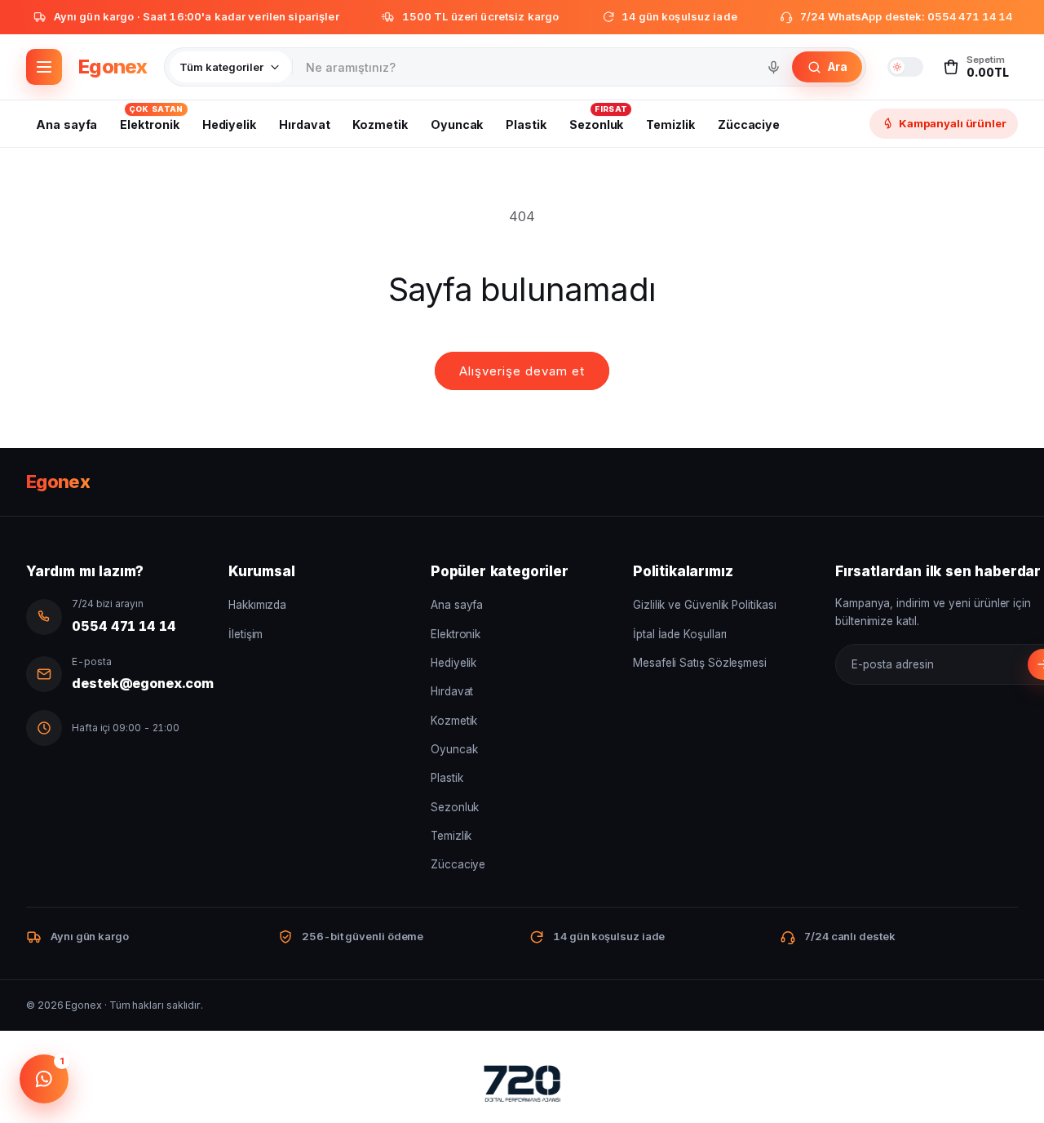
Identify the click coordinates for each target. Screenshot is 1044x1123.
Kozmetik (454, 720)
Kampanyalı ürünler (952, 123)
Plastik (446, 777)
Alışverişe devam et (522, 371)
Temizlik (451, 835)
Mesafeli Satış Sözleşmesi (700, 662)
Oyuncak (454, 749)
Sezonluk (455, 807)
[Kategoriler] (44, 67)
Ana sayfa (457, 604)
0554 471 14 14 (124, 626)
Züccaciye (458, 864)
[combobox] (524, 66)
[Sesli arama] (773, 66)
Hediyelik (453, 662)
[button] (975, 67)
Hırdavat (452, 691)
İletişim (245, 634)
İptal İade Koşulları (680, 634)
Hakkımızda (257, 604)
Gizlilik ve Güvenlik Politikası (704, 604)
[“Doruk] (522, 1087)
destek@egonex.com (143, 683)
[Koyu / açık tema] (905, 67)
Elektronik (455, 634)
